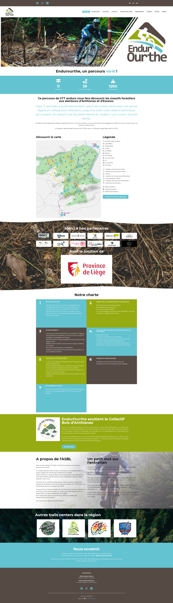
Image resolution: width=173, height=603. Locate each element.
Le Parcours (95, 11)
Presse (164, 11)
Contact (114, 11)
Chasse (157, 11)
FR (130, 3)
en (137, 3)
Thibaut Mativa (91, 598)
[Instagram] (42, 3)
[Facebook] (37, 3)
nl (133, 3)
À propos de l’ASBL (126, 11)
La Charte (105, 11)
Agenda (149, 11)
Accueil (86, 11)
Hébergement (139, 11)
